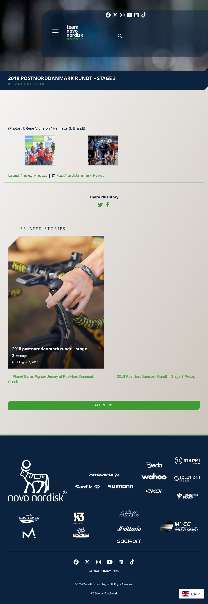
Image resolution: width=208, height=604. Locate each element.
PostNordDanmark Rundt (80, 176)
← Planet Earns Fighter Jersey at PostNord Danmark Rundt (51, 379)
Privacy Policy (110, 570)
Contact (94, 570)
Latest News (19, 176)
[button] (55, 33)
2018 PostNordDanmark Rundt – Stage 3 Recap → (158, 376)
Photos (40, 176)
